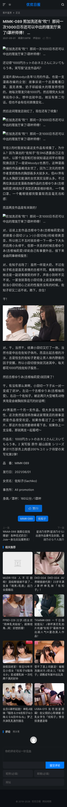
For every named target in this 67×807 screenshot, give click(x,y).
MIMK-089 (26, 518)
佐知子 (42, 518)
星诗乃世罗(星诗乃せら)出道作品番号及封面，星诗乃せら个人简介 (50, 535)
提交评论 (55, 765)
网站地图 (46, 801)
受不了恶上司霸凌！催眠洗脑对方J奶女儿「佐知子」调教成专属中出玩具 (49, 670)
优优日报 (33, 5)
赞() (47, 38)
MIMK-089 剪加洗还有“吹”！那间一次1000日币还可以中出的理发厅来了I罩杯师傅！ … (33, 27)
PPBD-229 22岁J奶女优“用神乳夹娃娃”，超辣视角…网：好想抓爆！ (18, 624)
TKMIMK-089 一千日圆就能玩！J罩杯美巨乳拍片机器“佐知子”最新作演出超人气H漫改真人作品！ (49, 628)
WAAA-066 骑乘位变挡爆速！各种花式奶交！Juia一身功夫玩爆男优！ (17, 535)
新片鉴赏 (7, 12)
